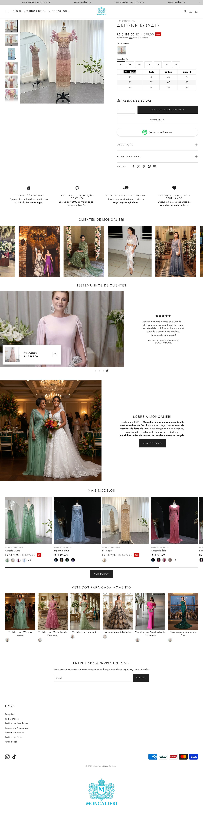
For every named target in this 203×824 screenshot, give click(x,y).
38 (130, 63)
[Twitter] (138, 166)
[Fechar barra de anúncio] (199, 2)
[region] (156, 79)
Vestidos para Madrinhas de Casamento (52, 633)
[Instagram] (7, 757)
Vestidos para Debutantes (118, 632)
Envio (130, 37)
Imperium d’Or (61, 550)
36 (121, 63)
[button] (6, 11)
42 (148, 63)
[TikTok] (14, 757)
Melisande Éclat (158, 550)
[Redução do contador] (120, 110)
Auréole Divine (12, 550)
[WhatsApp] (149, 166)
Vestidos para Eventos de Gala (183, 633)
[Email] (154, 166)
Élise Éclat (107, 550)
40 (139, 63)
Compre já (157, 119)
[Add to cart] (55, 354)
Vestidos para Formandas (85, 632)
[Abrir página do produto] (28, 520)
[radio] (127, 71)
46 (167, 63)
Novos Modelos (81, 2)
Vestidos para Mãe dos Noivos (20, 633)
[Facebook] (133, 166)
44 (158, 63)
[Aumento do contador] (132, 110)
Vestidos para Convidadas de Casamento (150, 633)
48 (176, 63)
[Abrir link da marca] (65, 251)
